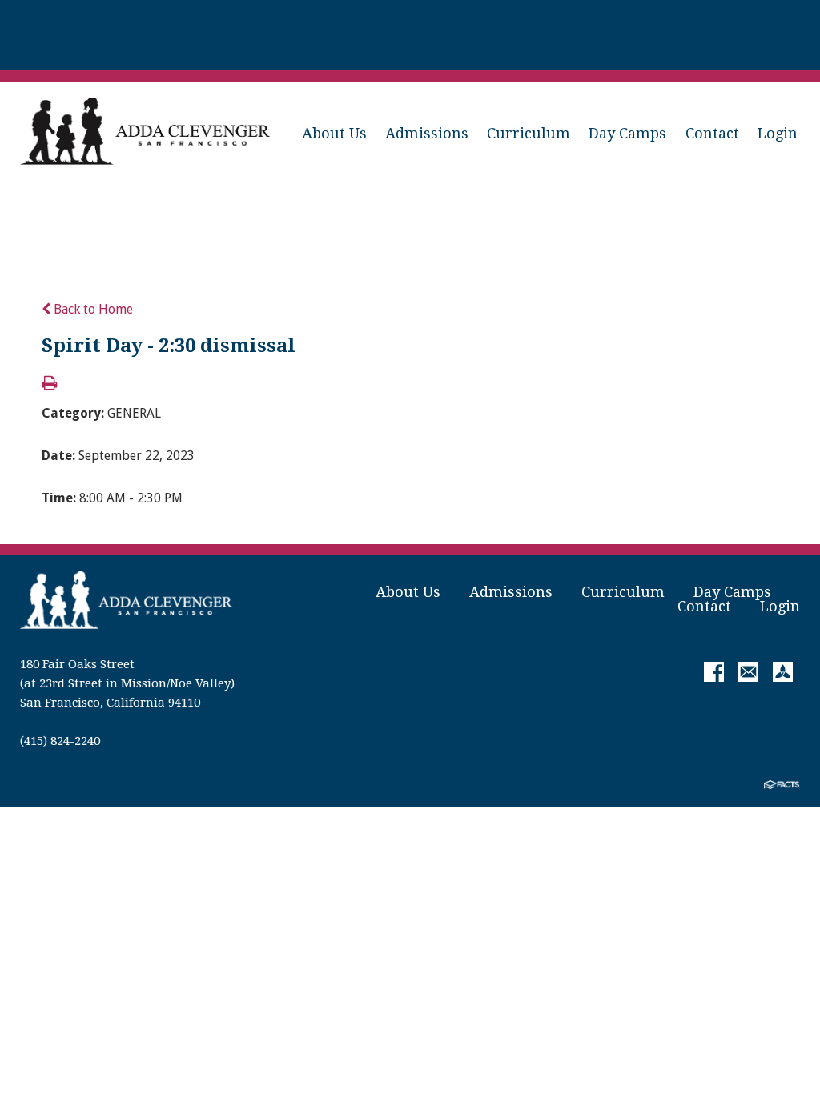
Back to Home (91, 309)
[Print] (49, 384)
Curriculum (528, 133)
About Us (334, 133)
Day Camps (627, 133)
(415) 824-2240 (60, 741)
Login (778, 133)
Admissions (426, 133)
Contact (712, 133)
